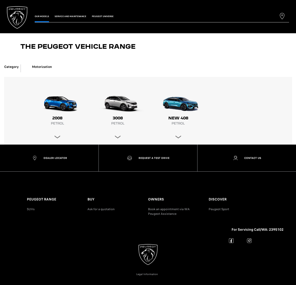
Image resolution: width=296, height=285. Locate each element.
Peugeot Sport (219, 209)
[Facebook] (231, 240)
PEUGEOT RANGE (41, 199)
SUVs (31, 209)
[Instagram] (249, 240)
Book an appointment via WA (169, 209)
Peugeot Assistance (162, 214)
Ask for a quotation (101, 209)
